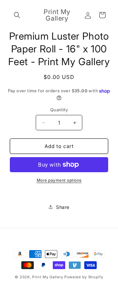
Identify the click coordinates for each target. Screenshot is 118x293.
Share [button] (62, 207)
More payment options (59, 180)
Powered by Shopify (83, 277)
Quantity (59, 109)
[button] (17, 15)
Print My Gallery (47, 277)
